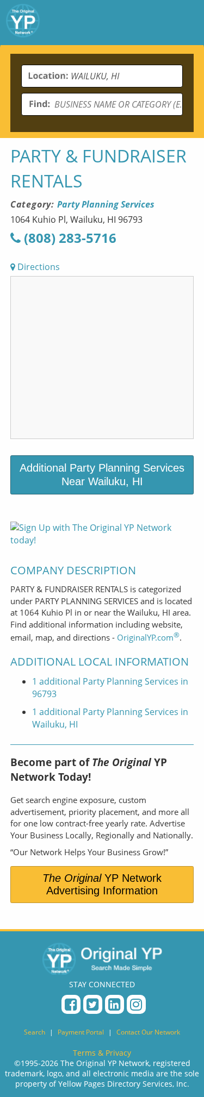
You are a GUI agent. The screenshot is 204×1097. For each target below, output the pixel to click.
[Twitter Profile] (92, 1004)
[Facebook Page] (71, 1004)
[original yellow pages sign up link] (102, 540)
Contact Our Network (148, 1032)
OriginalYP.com (148, 637)
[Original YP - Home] (102, 958)
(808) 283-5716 (68, 238)
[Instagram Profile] (136, 1004)
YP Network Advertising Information (102, 884)
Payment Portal (81, 1032)
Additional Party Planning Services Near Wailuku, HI (102, 474)
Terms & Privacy (102, 1053)
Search (34, 1032)
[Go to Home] (22, 22)
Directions (37, 267)
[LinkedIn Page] (114, 1004)
